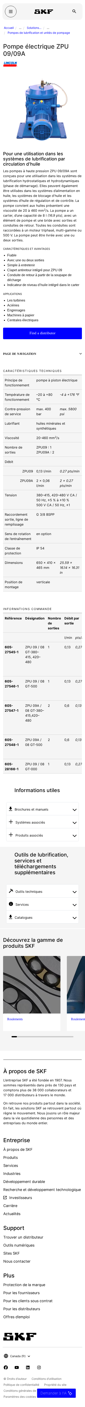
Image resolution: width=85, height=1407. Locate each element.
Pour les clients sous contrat (28, 1301)
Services (10, 1165)
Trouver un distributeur (23, 1237)
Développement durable (24, 1181)
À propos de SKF (18, 1149)
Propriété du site (55, 1384)
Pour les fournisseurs (21, 1293)
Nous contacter (17, 1261)
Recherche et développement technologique (42, 1189)
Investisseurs (20, 1197)
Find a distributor (42, 333)
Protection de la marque (24, 1285)
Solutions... (34, 27)
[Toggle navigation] (11, 11)
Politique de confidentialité (21, 1384)
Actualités (11, 1214)
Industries (11, 1173)
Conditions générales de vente (24, 1390)
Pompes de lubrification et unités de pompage (39, 32)
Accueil (9, 27)
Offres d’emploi (16, 1317)
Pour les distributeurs (21, 1309)
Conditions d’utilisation (46, 1378)
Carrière (10, 1206)
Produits (10, 1157)
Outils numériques (18, 1245)
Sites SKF (11, 1253)
